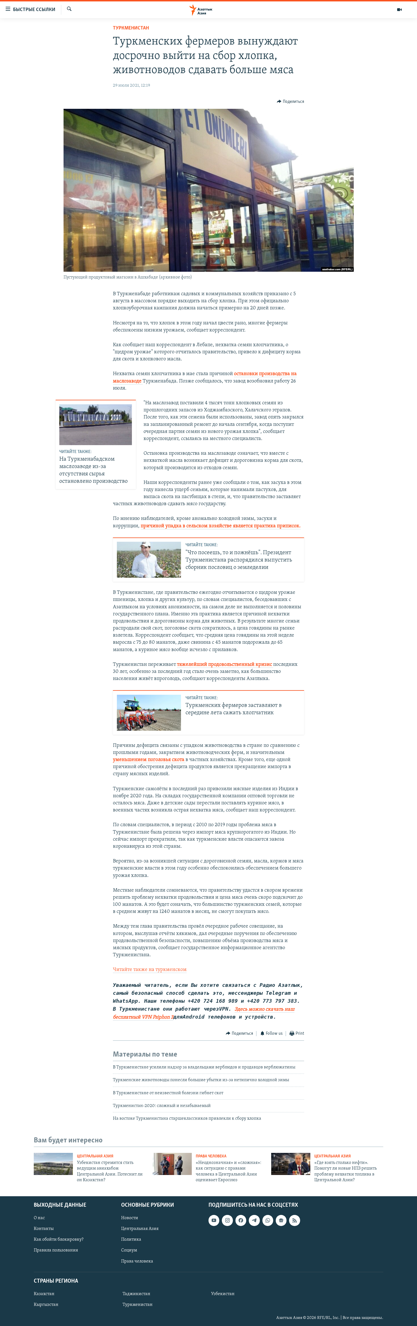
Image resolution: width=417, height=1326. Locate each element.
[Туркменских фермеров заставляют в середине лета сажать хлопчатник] (149, 713)
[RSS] (294, 1220)
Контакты (44, 1229)
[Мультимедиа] (399, 10)
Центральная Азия (95, 1156)
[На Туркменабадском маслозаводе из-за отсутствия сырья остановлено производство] (95, 424)
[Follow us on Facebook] (240, 1220)
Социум (129, 1250)
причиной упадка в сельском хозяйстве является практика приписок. (221, 526)
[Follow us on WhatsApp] (267, 1220)
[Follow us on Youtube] (213, 1220)
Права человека (211, 1156)
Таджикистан (136, 1293)
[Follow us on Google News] (281, 1220)
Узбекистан (223, 1293)
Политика (131, 1239)
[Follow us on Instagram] (227, 1220)
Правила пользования (56, 1250)
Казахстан (44, 1293)
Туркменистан (131, 28)
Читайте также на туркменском (150, 969)
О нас (39, 1218)
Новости (129, 1218)
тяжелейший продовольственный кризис (225, 664)
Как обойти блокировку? (58, 1239)
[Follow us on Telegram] (254, 1220)
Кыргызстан (46, 1304)
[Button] (290, 101)
